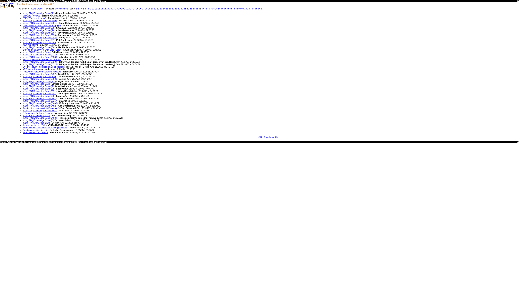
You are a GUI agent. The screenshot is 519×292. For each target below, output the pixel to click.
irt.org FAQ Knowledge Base (36, 52)
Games (31, 1)
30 (152, 9)
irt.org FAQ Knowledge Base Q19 (38, 28)
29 (149, 9)
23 (131, 9)
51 (214, 9)
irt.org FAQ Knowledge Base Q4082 (40, 118)
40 (182, 9)
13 (101, 9)
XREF (24, 1)
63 (250, 9)
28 (146, 9)
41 (185, 9)
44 (194, 9)
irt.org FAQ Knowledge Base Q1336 (40, 55)
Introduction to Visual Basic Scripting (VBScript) (45, 128)
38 (176, 9)
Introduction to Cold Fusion (35, 132)
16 (110, 9)
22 (128, 9)
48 (205, 9)
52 (217, 9)
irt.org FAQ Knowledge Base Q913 (39, 81)
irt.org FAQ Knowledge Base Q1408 (40, 103)
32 (158, 9)
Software (39, 1)
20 (122, 9)
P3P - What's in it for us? (34, 18)
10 (93, 9)
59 (238, 9)
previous (59, 9)
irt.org (33, 9)
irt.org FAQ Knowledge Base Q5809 (40, 20)
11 (96, 9)
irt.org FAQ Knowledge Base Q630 (39, 35)
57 (232, 9)
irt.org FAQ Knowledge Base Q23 (38, 13)
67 (262, 9)
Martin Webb (271, 137)
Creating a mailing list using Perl (38, 130)
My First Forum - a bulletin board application (44, 67)
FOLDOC (76, 1)
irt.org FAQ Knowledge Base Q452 (39, 106)
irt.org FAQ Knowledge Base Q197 (39, 120)
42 (188, 9)
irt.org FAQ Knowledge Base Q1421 (40, 37)
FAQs (18, 1)
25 (137, 9)
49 (208, 9)
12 (98, 9)
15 (107, 9)
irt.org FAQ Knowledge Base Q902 (39, 30)
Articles (10, 1)
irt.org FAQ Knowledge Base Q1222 (40, 62)
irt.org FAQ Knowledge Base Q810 (39, 76)
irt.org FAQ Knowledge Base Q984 (39, 93)
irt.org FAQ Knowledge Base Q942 (39, 98)
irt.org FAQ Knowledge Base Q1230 (40, 57)
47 (203, 9)
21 (125, 9)
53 (220, 9)
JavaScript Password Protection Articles (42, 59)
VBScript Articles (31, 69)
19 (119, 9)
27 (143, 9)
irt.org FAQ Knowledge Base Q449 (39, 42)
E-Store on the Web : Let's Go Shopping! (42, 25)
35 (167, 9)
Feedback (93, 1)
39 (179, 9)
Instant (48, 1)
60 (241, 9)
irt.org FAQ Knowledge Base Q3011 (40, 23)
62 (247, 9)
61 (244, 9)
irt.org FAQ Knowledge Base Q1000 (40, 79)
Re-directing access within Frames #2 (41, 108)
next (66, 9)
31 (155, 9)
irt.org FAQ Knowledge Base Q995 (39, 86)
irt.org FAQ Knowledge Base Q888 (39, 33)
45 (197, 9)
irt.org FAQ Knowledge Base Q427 (39, 74)
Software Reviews (31, 16)
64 (253, 9)
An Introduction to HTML (34, 125)
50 (211, 9)
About (68, 1)
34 (164, 9)
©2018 (261, 137)
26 (140, 9)
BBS (62, 1)
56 (229, 9)
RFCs (85, 1)
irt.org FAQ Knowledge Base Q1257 (40, 101)
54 (223, 9)
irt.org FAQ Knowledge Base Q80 (38, 96)
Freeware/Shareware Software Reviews (42, 72)
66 (259, 9)
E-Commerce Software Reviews (38, 113)
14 (104, 9)
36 (170, 9)
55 (226, 9)
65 (256, 9)
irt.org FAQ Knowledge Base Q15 (38, 89)
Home (3, 1)
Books (56, 1)
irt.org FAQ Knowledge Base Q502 (39, 47)
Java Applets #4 (30, 45)
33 (161, 9)
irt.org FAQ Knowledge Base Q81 (38, 40)
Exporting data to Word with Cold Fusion (42, 50)
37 (173, 9)
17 (113, 9)
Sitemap (103, 1)
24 (134, 9)
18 (116, 9)
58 (235, 9)
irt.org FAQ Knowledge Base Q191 (39, 91)
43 (191, 9)
